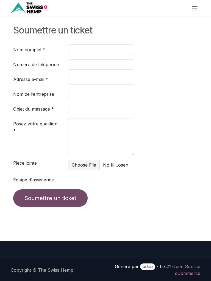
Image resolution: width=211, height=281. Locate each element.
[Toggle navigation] (194, 8)
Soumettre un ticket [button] (50, 198)
